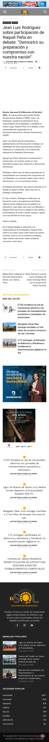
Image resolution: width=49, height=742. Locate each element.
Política (15, 23)
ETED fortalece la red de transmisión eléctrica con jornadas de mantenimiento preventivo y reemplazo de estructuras (32, 311)
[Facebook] (17, 625)
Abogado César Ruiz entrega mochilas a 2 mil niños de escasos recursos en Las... (24, 514)
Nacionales (13, 18)
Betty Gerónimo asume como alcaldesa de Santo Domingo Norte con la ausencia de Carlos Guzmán (36, 280)
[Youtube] (32, 625)
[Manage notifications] (42, 736)
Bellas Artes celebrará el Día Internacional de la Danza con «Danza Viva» (13, 278)
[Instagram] (24, 625)
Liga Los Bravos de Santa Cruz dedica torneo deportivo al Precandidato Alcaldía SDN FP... (24, 490)
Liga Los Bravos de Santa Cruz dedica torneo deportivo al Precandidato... (32, 645)
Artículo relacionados (16, 295)
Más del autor (11, 299)
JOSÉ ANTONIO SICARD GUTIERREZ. (19, 62)
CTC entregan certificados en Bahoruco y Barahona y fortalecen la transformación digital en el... (24, 538)
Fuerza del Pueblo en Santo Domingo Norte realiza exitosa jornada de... (31, 659)
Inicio (5, 18)
